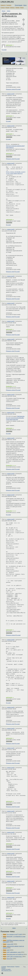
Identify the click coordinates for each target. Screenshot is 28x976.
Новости (3, 5)
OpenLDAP (9, 958)
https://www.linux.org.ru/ (6, 970)
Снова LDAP (10, 944)
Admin (8, 11)
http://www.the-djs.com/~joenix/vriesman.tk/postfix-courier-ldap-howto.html (15, 418)
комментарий (10, 93)
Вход (24, 5)
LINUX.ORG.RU (7, 2)
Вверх (24, 966)
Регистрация (18, 5)
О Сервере (3, 966)
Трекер (17, 7)
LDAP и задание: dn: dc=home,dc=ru (12, 14)
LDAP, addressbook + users (14, 952)
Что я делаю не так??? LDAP (14, 934)
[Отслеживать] (23, 24)
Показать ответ (10, 158)
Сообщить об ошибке (6, 969)
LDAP (8, 950)
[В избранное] (23, 19)
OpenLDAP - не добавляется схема (16, 936)
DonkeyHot (9, 386)
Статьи (3, 7)
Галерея (8, 5)
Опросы (12, 7)
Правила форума (10, 966)
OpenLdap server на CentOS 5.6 (15, 954)
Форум (7, 7)
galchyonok (9, 45)
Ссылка (4, 49)
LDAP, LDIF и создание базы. (14, 956)
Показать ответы (10, 89)
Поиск (22, 7)
